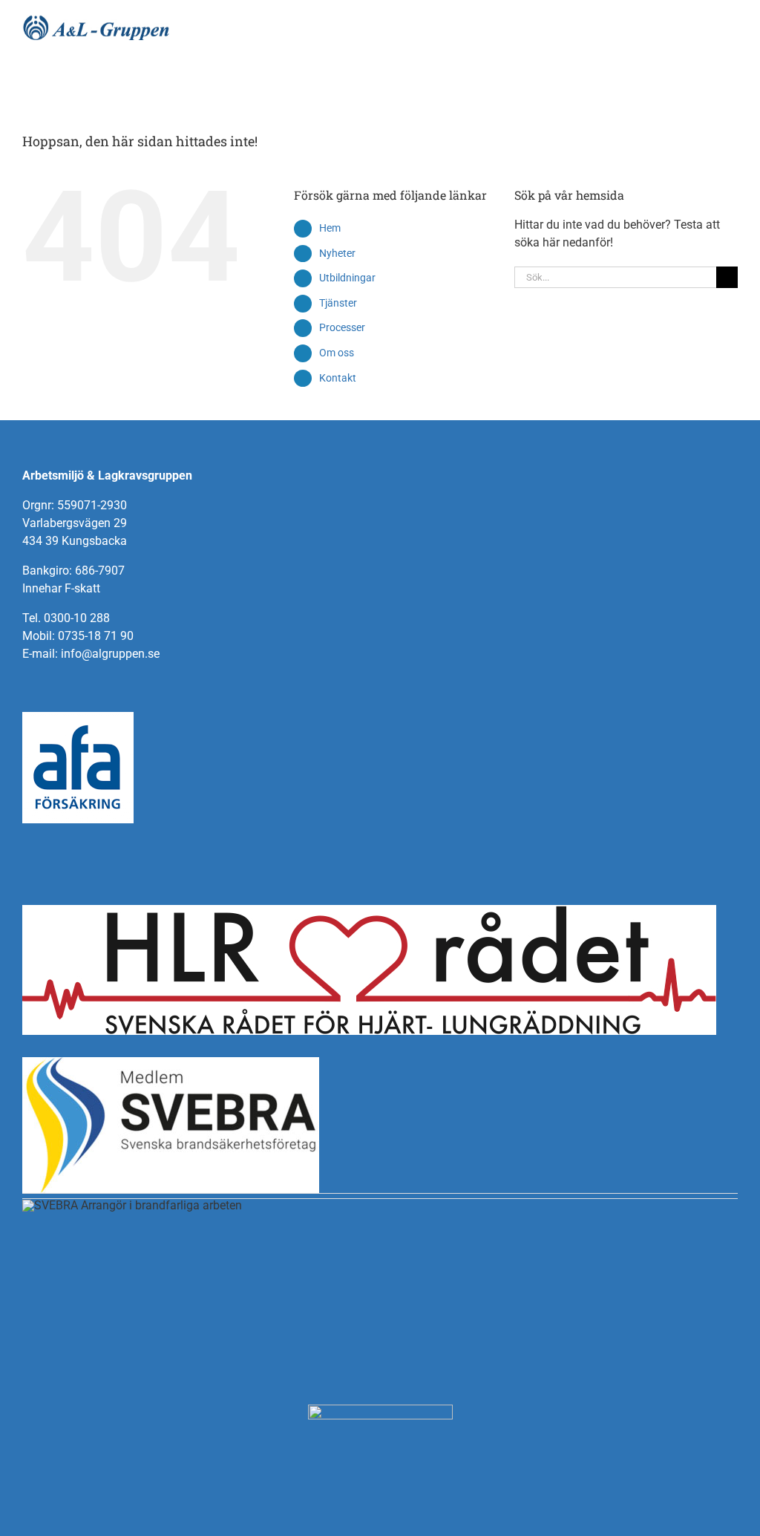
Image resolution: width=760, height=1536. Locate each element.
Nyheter (337, 253)
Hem (330, 228)
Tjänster (338, 303)
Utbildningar (347, 278)
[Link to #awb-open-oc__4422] (714, 78)
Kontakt (337, 378)
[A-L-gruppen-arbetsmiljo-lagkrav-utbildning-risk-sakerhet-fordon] (96, 20)
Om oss (336, 353)
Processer (342, 327)
